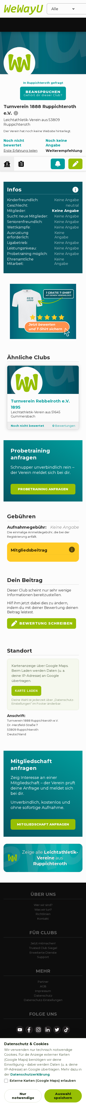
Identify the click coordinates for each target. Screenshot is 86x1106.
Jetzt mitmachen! (43, 943)
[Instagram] (38, 1029)
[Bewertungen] (21, 164)
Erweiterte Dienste (43, 952)
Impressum (43, 991)
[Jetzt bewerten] (75, 164)
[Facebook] (29, 1029)
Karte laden (26, 690)
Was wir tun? (43, 909)
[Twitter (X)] (57, 1029)
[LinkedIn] (47, 1029)
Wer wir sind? (43, 905)
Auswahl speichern (63, 1096)
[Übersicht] (7, 164)
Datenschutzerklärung (30, 1074)
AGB (43, 986)
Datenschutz (43, 995)
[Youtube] (20, 1029)
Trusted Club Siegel (43, 948)
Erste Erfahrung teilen (20, 151)
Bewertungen (63, 425)
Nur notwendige (23, 1096)
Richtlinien (43, 914)
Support (43, 957)
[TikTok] (66, 1029)
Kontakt (43, 918)
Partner (43, 981)
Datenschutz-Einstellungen (43, 1000)
